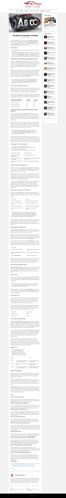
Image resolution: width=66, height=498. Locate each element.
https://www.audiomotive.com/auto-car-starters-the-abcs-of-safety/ (23, 466)
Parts (13, 468)
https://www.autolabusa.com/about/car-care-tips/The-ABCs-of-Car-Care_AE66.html (25, 463)
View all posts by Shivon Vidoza (34, 482)
